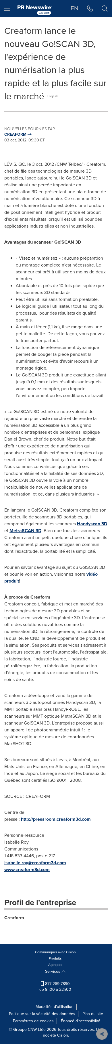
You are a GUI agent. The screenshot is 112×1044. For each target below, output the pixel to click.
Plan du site (92, 1014)
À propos (55, 964)
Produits (55, 958)
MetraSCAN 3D (25, 530)
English (52, 96)
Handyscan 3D (92, 523)
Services (53, 971)
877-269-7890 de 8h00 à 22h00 (55, 986)
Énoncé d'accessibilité (80, 1021)
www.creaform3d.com (27, 869)
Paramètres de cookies (33, 1021)
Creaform (14, 917)
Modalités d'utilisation (55, 1007)
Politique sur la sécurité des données (42, 1014)
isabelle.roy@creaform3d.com (35, 862)
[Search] (104, 8)
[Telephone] (90, 8)
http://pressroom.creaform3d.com (56, 819)
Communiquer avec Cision (55, 952)
